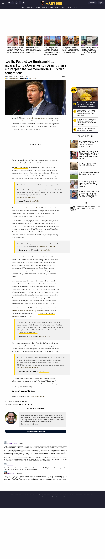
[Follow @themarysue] (9, 4)
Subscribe (92, 3)
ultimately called (31, 208)
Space (63, 7)
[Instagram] (16, 4)
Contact (62, 497)
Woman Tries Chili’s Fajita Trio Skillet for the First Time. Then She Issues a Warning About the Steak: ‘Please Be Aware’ (71, 49)
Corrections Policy (89, 494)
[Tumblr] (20, 4)
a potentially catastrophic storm (36, 118)
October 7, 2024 (35, 201)
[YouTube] (23, 4)
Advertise (32, 494)
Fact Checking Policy (45, 497)
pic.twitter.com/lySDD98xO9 (26, 197)
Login (100, 3)
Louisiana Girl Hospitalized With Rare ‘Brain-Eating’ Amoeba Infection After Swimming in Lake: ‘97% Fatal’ (88, 183)
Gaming (69, 7)
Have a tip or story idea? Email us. (87, 206)
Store (81, 7)
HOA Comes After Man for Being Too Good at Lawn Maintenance (89, 173)
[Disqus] (36, 461)
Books (38, 7)
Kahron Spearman (10, 76)
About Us (25, 494)
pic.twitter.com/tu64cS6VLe (28, 332)
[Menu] (3, 3)
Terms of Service (46, 494)
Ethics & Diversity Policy (76, 494)
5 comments (63, 76)
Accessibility (55, 494)
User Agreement (64, 494)
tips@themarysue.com (38, 396)
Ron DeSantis (25, 401)
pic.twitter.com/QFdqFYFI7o (30, 367)
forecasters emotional (19, 121)
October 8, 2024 (44, 371)
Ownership (55, 497)
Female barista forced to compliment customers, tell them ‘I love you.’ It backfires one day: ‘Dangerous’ (33, 49)
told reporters (20, 232)
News (23, 7)
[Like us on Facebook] (12, 4)
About (75, 7)
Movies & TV (30, 7)
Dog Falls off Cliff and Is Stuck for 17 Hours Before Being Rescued (89, 164)
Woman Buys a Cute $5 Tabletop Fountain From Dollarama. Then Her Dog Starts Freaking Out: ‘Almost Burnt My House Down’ (89, 50)
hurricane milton (17, 401)
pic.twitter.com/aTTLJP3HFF (46, 246)
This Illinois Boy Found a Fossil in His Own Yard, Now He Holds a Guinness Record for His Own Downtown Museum (88, 143)
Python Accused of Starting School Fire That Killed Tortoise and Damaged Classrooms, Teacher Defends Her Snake (86, 104)
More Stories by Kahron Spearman (36, 431)
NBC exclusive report (21, 167)
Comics (57, 7)
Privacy (38, 494)
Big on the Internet (47, 7)
